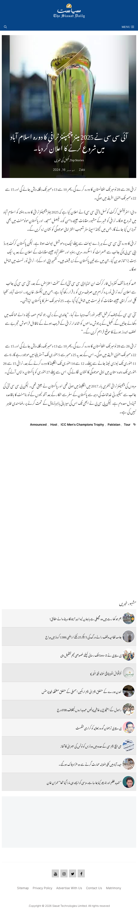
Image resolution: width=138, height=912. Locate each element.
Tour (127, 424)
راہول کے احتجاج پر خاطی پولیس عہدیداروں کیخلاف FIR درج (89, 709)
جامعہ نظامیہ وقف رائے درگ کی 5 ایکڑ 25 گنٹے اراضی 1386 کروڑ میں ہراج (83, 636)
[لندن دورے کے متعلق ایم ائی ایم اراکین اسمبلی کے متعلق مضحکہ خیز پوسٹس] (128, 691)
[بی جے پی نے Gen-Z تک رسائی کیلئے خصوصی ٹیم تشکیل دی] (128, 654)
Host (53, 424)
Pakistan (114, 424)
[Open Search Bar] (5, 26)
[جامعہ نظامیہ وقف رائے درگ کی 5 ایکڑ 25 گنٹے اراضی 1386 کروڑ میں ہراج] (128, 636)
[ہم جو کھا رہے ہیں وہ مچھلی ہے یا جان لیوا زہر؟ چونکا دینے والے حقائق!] (128, 618)
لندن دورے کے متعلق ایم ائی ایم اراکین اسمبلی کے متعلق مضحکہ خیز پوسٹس (81, 691)
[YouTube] (55, 873)
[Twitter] (72, 873)
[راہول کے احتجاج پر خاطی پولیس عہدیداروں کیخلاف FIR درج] (128, 709)
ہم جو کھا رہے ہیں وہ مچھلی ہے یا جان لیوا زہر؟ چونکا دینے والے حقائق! (85, 618)
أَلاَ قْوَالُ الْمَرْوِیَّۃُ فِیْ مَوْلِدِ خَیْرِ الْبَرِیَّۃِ (105, 673)
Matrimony (113, 888)
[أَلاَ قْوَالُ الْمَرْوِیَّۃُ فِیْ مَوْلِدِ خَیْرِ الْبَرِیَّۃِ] (128, 672)
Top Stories (77, 159)
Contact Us (94, 888)
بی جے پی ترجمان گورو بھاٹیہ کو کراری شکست (98, 727)
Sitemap (23, 888)
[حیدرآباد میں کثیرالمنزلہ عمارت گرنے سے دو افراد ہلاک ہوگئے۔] (128, 763)
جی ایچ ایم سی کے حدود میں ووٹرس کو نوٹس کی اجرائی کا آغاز (91, 745)
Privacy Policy (42, 888)
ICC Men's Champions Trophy (82, 424)
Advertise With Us (69, 888)
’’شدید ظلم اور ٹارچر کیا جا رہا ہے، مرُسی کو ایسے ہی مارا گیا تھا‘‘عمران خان (84, 782)
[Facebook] (81, 873)
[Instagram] (64, 873)
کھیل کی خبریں (61, 159)
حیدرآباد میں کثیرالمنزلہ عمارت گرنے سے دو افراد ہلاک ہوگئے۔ (90, 764)
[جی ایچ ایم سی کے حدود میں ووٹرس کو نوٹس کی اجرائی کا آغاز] (128, 745)
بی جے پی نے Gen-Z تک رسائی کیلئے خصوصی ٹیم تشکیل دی (90, 654)
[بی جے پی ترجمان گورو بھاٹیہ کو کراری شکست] (128, 727)
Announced (38, 424)
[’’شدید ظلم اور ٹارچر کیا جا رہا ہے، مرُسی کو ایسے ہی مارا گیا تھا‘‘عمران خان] (128, 782)
